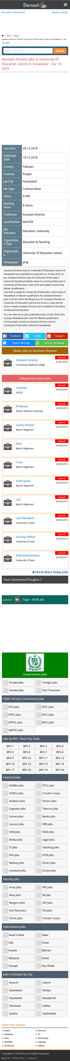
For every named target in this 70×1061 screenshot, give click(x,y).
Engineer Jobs (17, 808)
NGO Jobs (48, 832)
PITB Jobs (48, 855)
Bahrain (46, 950)
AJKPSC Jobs (16, 730)
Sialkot (46, 1005)
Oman (45, 942)
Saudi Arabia (16, 935)
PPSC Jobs (15, 714)
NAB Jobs (14, 832)
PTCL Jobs (48, 785)
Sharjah (13, 966)
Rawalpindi (49, 998)
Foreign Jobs (49, 682)
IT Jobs (13, 847)
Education (29, 231)
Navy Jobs (15, 895)
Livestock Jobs (17, 870)
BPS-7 (43, 752)
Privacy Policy (18, 1058)
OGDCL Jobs (16, 793)
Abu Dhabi (48, 966)
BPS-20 (60, 770)
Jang (16, 36)
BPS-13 (10, 764)
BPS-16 (60, 764)
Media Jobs (16, 839)
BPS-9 (10, 758)
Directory (9, 1045)
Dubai (45, 958)
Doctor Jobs (49, 801)
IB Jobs (46, 895)
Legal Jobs (48, 839)
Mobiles (8, 1042)
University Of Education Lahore (42, 253)
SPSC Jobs (48, 714)
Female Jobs (16, 690)
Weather (8, 1034)
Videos (41, 1045)
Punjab (27, 174)
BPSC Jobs (48, 722)
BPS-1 (10, 746)
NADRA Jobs (16, 785)
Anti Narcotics (17, 910)
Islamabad (15, 990)
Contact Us (32, 1058)
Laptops (42, 1042)
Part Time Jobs (51, 690)
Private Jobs (16, 682)
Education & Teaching (36, 242)
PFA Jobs (14, 855)
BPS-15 (43, 764)
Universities (16, 816)
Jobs (9, 36)
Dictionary (43, 1038)
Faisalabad (30, 181)
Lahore (46, 982)
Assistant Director (34, 214)
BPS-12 (60, 758)
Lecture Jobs (16, 824)
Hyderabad (49, 1013)
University (43, 231)
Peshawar (15, 1005)
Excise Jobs (49, 870)
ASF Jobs (47, 902)
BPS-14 (26, 764)
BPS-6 (26, 752)
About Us (5, 1058)
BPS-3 (43, 746)
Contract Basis (32, 189)
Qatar (45, 935)
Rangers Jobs (17, 902)
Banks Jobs (48, 816)
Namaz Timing (59, 12)
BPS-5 (10, 752)
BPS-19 (43, 770)
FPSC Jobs (48, 707)
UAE (11, 942)
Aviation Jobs (17, 801)
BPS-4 (59, 746)
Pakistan (28, 166)
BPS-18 (26, 770)
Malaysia (14, 958)
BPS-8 (59, 752)
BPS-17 (10, 770)
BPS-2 (26, 746)
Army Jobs (15, 887)
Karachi (13, 982)
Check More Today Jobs (51, 572)
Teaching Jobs (50, 847)
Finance (42, 1030)
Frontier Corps (51, 793)
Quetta (13, 1013)
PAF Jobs (47, 887)
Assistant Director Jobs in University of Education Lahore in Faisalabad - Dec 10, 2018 (34, 41)
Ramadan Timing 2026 (13, 12)
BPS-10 (26, 758)
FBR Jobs (47, 824)
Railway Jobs (16, 863)
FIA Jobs (47, 910)
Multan (46, 990)
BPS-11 (43, 758)
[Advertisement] (35, 109)
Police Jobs (15, 918)
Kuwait (13, 950)
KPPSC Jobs (15, 722)
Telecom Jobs (50, 808)
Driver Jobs (49, 863)
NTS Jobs (14, 707)
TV (39, 1034)
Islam (7, 1030)
